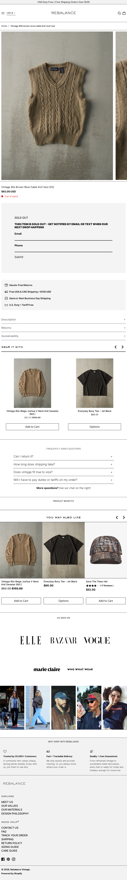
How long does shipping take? (34, 464)
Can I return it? (23, 456)
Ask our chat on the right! (75, 488)
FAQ (3, 831)
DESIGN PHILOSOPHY (15, 813)
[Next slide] (122, 347)
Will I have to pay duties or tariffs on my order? (45, 480)
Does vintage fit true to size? (33, 472)
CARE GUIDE (9, 850)
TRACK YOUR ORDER (14, 835)
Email (18, 233)
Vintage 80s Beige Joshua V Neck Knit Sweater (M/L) (32, 412)
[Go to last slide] (115, 347)
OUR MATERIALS (11, 809)
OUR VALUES (9, 805)
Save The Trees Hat (96, 581)
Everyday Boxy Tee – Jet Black (94, 411)
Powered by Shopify (11, 873)
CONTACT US (9, 827)
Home (4, 26)
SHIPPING (7, 839)
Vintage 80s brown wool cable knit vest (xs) (33, 26)
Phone (19, 245)
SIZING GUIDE (10, 846)
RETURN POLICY (11, 843)
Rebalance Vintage (20, 869)
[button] (119, 13)
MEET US (7, 802)
